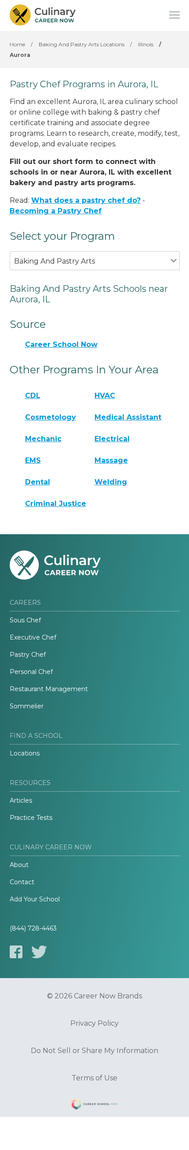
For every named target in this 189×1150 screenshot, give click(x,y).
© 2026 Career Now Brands (94, 996)
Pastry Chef (28, 655)
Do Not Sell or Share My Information (94, 1050)
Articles (21, 800)
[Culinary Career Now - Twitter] (39, 951)
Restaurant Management (49, 689)
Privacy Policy (94, 1023)
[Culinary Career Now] (43, 15)
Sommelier (27, 706)
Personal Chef (31, 672)
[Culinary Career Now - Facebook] (16, 951)
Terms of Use (94, 1078)
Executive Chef (33, 637)
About (19, 865)
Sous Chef (25, 620)
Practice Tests (31, 818)
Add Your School (35, 899)
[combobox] (90, 273)
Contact (22, 882)
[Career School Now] (94, 1105)
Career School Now (61, 344)
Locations (25, 753)
